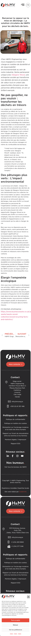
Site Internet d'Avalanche (16, 484)
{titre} (11, 633)
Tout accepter (15, 620)
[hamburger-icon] (22, 5)
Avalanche (23, 491)
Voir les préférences (15, 629)
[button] (28, 597)
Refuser (15, 625)
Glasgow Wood (18, 75)
